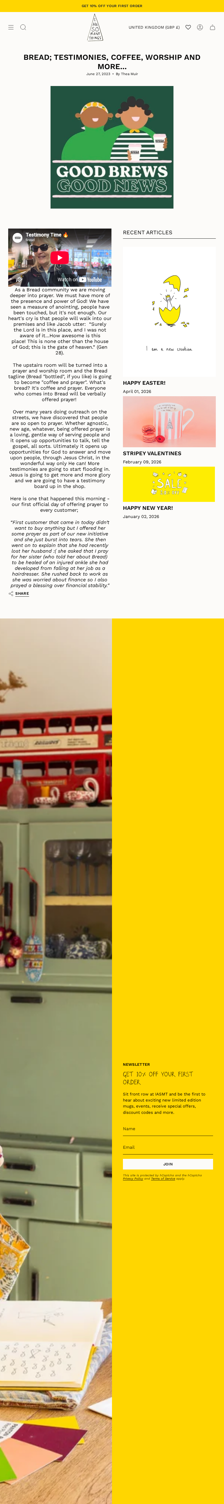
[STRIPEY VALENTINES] (169, 421)
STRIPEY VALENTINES (152, 453)
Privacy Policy (133, 1178)
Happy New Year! (148, 508)
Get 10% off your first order (112, 6)
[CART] (212, 27)
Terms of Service (163, 1178)
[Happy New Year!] (169, 484)
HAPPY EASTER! (144, 383)
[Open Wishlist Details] (188, 27)
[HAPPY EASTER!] (169, 312)
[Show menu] (10, 27)
